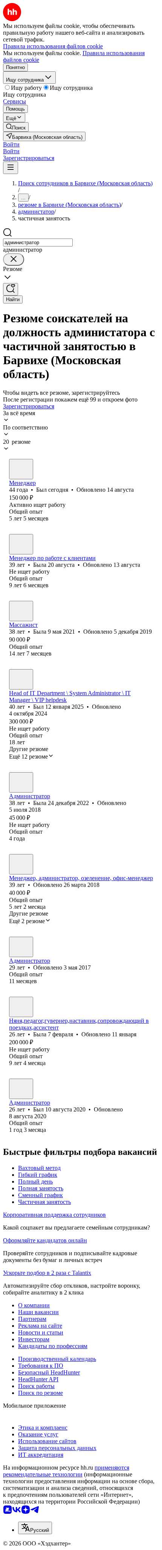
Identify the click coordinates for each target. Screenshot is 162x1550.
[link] (16, 127)
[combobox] (38, 242)
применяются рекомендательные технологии (66, 1471)
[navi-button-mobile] (10, 168)
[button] (11, 144)
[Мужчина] (21, 469)
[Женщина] (21, 544)
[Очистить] (13, 259)
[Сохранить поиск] (10, 289)
